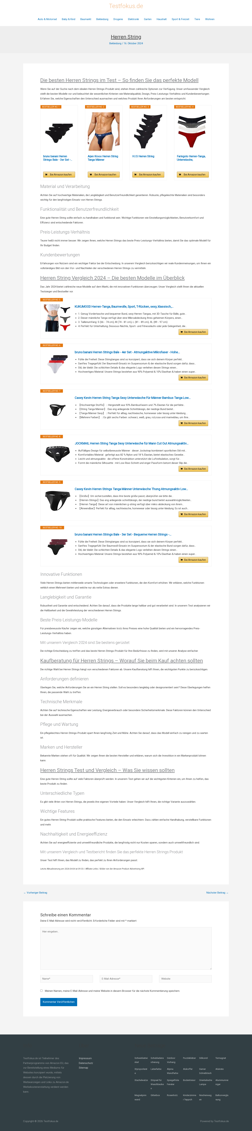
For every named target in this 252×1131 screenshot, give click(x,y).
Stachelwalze (141, 1080)
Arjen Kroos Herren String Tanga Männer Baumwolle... (103, 158)
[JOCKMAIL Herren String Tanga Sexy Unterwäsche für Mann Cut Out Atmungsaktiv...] (57, 454)
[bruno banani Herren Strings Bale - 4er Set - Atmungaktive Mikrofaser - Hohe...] (57, 363)
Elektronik (133, 19)
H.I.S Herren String (143, 156)
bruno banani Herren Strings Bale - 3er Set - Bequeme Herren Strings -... (123, 534)
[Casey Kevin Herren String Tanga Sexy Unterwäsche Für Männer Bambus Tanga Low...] (57, 409)
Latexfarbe (156, 1069)
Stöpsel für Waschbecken (157, 1084)
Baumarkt (85, 19)
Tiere (197, 19)
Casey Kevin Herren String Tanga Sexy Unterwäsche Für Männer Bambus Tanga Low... (133, 398)
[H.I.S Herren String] (148, 131)
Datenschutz (86, 1063)
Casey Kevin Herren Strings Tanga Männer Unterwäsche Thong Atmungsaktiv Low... (131, 489)
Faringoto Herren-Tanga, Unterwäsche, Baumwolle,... (191, 158)
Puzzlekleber (189, 1058)
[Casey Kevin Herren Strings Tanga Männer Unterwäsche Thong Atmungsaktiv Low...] (57, 500)
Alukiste (219, 1069)
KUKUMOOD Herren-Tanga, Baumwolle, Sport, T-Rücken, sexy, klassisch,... (124, 306)
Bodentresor (189, 1080)
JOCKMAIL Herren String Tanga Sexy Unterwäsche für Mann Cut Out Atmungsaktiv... (132, 443)
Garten (148, 19)
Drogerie (118, 19)
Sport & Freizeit (180, 19)
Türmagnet (220, 1058)
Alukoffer (188, 1069)
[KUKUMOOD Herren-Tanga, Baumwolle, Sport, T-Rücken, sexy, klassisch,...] (57, 318)
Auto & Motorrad (47, 19)
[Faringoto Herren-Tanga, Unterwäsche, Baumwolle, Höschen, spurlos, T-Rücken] (193, 131)
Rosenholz (172, 1095)
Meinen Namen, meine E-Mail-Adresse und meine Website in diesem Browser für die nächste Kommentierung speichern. (112, 990)
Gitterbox (155, 1095)
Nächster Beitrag (217, 892)
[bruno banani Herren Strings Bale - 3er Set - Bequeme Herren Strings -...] (59, 131)
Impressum (85, 1058)
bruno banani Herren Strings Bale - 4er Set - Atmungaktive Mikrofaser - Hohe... (127, 352)
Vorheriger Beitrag (35, 892)
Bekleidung (102, 19)
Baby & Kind (68, 19)
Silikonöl (203, 1058)
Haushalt (162, 19)
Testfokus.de (126, 6)
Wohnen (209, 19)
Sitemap (83, 1067)
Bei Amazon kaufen (61, 174)
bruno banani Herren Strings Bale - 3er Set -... (57, 158)
